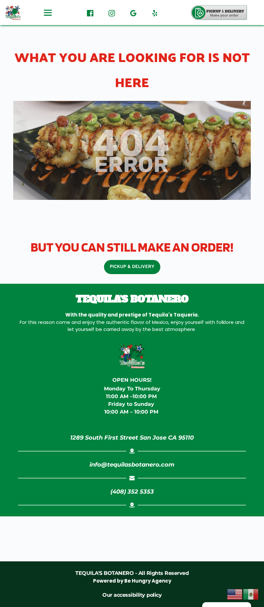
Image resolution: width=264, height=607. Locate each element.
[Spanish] (251, 594)
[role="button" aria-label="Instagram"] (111, 12)
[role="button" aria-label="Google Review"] (133, 12)
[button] (219, 12)
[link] (132, 437)
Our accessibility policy (132, 595)
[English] (235, 594)
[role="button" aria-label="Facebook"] (90, 12)
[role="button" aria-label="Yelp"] (155, 12)
